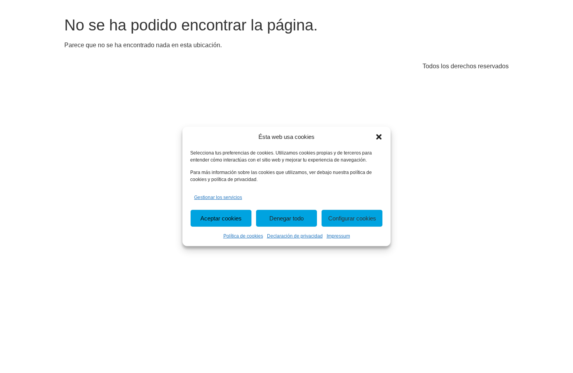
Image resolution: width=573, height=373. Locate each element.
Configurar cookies (352, 218)
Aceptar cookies (221, 218)
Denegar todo (286, 218)
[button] (379, 137)
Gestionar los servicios (218, 197)
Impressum (338, 236)
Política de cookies (243, 236)
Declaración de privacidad (295, 236)
